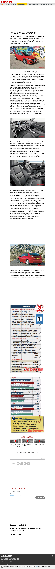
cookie (36, 566)
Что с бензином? (44, 4)
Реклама (10, 561)
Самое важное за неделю (17, 488)
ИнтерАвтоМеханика (10, 4)
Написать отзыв (15, 534)
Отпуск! (52, 4)
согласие (12, 495)
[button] (53, 566)
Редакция (3, 561)
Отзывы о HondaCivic (18, 525)
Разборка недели (33, 4)
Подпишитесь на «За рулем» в (27, 452)
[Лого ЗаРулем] (6, 2)
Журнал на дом (22, 4)
